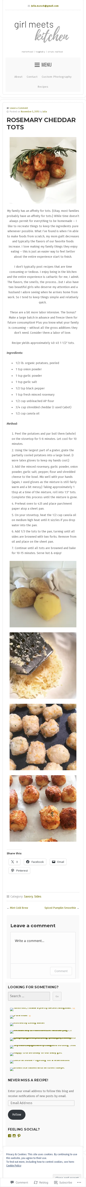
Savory (28, 896)
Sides (37, 896)
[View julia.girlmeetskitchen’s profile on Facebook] (9, 1135)
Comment (61, 971)
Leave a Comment (19, 108)
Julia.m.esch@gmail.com (44, 6)
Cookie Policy (13, 1165)
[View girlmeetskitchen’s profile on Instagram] (14, 1135)
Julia (45, 111)
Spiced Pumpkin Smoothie (60, 907)
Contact (32, 76)
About (18, 76)
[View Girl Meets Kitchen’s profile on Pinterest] (19, 1135)
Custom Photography (57, 76)
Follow (16, 1114)
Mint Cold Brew (19, 907)
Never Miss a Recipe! (28, 1080)
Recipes (43, 86)
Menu (46, 64)
